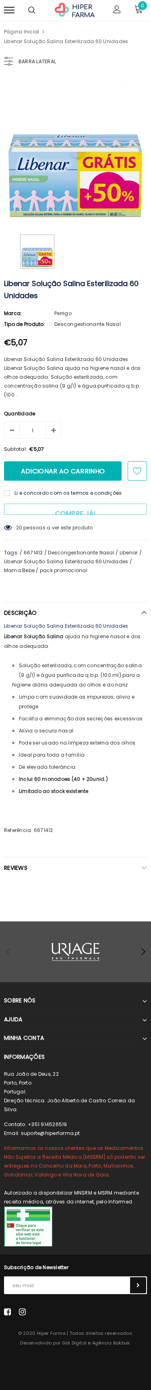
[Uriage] (75, 952)
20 (19, 527)
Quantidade (19, 413)
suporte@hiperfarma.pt (50, 1133)
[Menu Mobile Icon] (9, 10)
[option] (75, 150)
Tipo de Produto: (24, 324)
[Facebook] (7, 1311)
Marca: (13, 313)
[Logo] (74, 9)
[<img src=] (28, 1225)
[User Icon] (117, 10)
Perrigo (63, 313)
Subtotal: (15, 449)
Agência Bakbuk (111, 1343)
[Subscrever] (138, 1285)
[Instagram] (22, 1311)
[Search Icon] (31, 10)
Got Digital (74, 1343)
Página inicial (21, 31)
